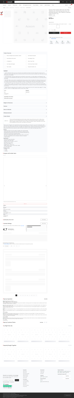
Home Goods (15, 5)
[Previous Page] (14, 295)
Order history (42, 371)
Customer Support (25, 380)
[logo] (9, 2)
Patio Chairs (17, 7)
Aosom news (25, 372)
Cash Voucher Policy (26, 381)
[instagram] (5, 373)
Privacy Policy (25, 386)
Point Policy (42, 373)
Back (4, 7)
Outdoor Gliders (22, 7)
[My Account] (66, 1)
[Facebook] (3, 373)
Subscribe (16, 380)
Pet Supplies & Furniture (27, 5)
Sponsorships (25, 377)
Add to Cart (65, 32)
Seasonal (4, 5)
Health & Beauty (47, 5)
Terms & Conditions (26, 385)
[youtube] (7, 373)
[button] (25, 70)
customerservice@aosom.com (14, 394)
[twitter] (11, 373)
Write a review (44, 223)
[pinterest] (9, 373)
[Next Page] (36, 295)
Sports (41, 5)
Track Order (42, 372)
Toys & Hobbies (35, 5)
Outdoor (9, 5)
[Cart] (70, 1)
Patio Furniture (12, 7)
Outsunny (27, 90)
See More (45, 298)
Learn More (22, 225)
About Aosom (25, 371)
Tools (53, 5)
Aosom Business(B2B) (26, 373)
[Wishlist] (63, 1)
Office (20, 5)
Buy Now (54, 32)
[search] (59, 2)
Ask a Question (44, 219)
